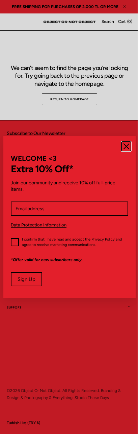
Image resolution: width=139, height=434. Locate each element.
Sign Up (26, 279)
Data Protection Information (38, 224)
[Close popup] (121, 146)
